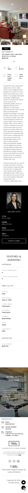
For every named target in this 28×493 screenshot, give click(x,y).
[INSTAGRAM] (9, 461)
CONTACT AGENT (14, 241)
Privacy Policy (14, 482)
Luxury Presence (14, 472)
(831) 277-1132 (7, 224)
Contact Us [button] (14, 407)
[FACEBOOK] (14, 461)
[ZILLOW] (18, 461)
